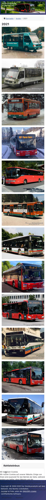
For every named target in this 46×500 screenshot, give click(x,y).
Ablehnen (19, 497)
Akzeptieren (7, 497)
